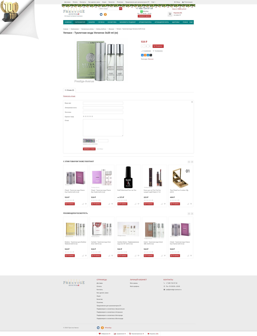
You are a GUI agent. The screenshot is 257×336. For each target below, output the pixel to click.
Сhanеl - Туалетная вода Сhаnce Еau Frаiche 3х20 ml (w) (75, 191)
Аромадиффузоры (162, 22)
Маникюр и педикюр (128, 22)
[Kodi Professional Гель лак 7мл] (128, 177)
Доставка (67, 2)
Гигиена (101, 22)
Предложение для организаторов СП (137, 2)
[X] (151, 55)
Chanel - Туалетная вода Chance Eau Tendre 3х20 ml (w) (101, 191)
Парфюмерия (80, 22)
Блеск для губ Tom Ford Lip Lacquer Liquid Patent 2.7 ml (152, 191)
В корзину (159, 46)
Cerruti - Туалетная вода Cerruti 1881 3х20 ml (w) (153, 243)
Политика (120, 2)
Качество (112, 2)
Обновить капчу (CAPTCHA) (90, 144)
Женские (150, 59)
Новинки (68, 22)
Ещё (153, 2)
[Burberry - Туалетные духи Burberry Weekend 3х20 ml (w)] (76, 229)
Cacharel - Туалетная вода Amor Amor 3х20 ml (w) (101, 243)
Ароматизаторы (145, 22)
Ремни (185, 22)
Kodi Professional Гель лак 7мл (126, 190)
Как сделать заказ (94, 2)
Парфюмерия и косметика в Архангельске (111, 309)
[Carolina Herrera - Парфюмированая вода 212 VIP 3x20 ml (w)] (128, 229)
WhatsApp (108, 327)
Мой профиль (134, 286)
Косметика (112, 22)
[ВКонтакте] (101, 14)
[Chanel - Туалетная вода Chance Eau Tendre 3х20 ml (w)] (102, 177)
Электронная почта (70, 107)
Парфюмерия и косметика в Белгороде (110, 315)
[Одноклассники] (105, 14)
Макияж (92, 22)
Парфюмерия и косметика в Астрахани (110, 312)
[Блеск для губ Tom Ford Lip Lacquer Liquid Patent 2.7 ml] (154, 177)
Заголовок (68, 112)
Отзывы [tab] (70, 90)
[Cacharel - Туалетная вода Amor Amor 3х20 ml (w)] (102, 229)
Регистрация (188, 2)
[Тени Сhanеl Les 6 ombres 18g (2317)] (181, 177)
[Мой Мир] (148, 55)
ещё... (192, 22)
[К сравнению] (83, 204)
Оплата (75, 2)
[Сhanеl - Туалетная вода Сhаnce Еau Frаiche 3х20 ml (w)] (76, 177)
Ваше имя (68, 103)
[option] (76, 186)
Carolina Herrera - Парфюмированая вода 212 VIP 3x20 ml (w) (128, 243)
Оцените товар (69, 116)
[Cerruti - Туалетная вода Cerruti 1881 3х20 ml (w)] (154, 229)
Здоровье (175, 22)
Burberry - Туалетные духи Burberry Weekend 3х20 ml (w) (75, 243)
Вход (178, 2)
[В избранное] (86, 204)
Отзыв (67, 120)
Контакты (83, 2)
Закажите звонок (144, 16)
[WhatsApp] (141, 11)
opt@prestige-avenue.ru (174, 289)
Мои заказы (134, 283)
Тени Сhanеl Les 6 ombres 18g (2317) (179, 191)
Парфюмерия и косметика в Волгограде (110, 318)
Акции (104, 2)
